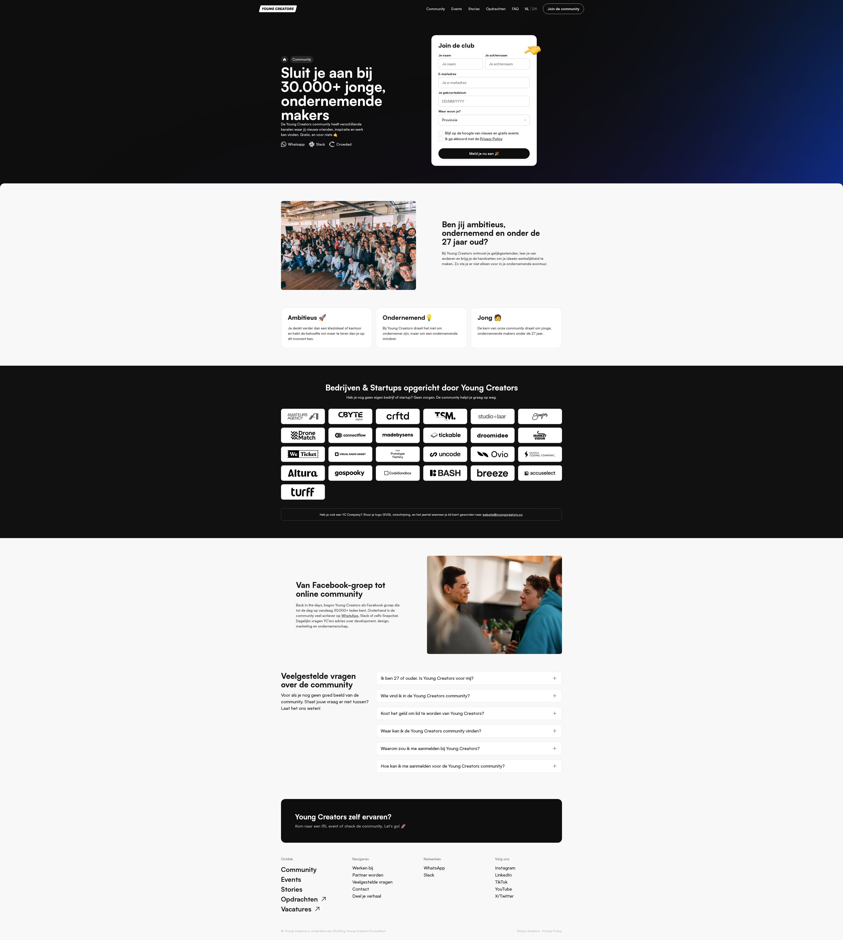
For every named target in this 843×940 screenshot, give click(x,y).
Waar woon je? (449, 111)
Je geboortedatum (452, 92)
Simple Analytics (528, 931)
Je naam (444, 55)
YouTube (503, 889)
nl (527, 9)
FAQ (515, 9)
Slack (429, 875)
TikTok (501, 882)
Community (435, 9)
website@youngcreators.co (502, 514)
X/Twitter (504, 896)
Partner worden (367, 875)
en (534, 9)
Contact (360, 889)
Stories (474, 9)
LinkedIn (503, 875)
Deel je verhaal (366, 896)
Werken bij (362, 868)
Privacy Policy (491, 139)
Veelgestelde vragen (372, 882)
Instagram (505, 868)
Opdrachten (496, 9)
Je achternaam (496, 55)
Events (456, 9)
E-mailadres (447, 74)
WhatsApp (349, 615)
